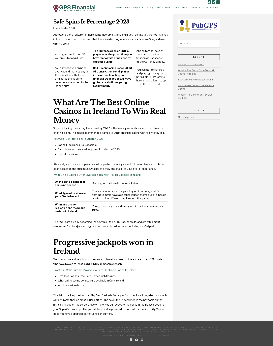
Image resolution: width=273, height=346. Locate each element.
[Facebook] (209, 2)
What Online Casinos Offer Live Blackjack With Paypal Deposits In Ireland (97, 174)
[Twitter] (213, 2)
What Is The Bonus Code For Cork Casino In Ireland (196, 72)
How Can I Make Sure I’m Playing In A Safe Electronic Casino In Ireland (94, 270)
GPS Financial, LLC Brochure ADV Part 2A (121, 335)
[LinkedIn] (218, 2)
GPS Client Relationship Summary (155, 335)
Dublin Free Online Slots (191, 64)
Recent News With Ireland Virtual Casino (196, 87)
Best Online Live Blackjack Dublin (196, 79)
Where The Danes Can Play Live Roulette (195, 96)
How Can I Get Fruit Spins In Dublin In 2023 (78, 138)
